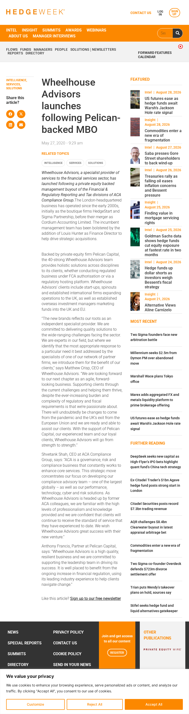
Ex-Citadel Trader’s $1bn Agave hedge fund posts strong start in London (155, 485)
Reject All (94, 704)
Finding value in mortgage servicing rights (162, 218)
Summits (51, 30)
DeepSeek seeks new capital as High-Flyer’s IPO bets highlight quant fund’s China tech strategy (155, 461)
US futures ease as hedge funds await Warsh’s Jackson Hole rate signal (161, 105)
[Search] (178, 33)
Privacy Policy (68, 632)
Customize (35, 704)
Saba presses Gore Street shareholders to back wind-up (162, 158)
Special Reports (25, 643)
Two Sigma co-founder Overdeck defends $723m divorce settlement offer (155, 569)
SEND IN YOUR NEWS (72, 664)
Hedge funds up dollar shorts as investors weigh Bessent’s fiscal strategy (159, 277)
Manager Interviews (54, 36)
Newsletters (104, 49)
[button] (10, 114)
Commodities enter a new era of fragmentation (163, 135)
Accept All (153, 704)
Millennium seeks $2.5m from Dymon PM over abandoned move (153, 358)
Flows (11, 49)
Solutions (79, 49)
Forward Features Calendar (155, 55)
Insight (29, 30)
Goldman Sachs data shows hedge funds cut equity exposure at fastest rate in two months (163, 245)
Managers (43, 49)
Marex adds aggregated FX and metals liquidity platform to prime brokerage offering (154, 400)
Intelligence (53, 163)
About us (18, 36)
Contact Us (65, 643)
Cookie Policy (67, 654)
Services (75, 163)
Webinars (96, 30)
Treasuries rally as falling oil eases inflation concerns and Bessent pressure (161, 186)
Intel (11, 30)
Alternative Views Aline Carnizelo (160, 307)
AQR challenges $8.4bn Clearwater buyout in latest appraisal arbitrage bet (151, 527)
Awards (73, 30)
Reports (15, 53)
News (13, 632)
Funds (25, 49)
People (61, 49)
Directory (35, 53)
